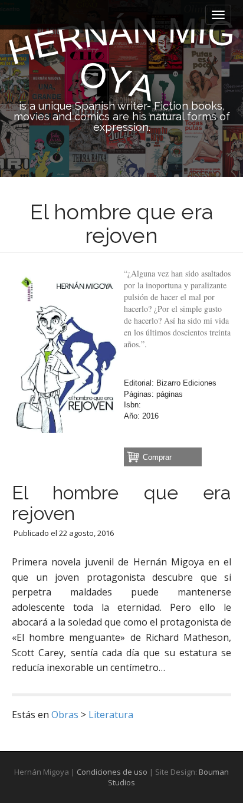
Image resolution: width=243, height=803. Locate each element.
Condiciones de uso (112, 771)
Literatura (110, 714)
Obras (64, 714)
